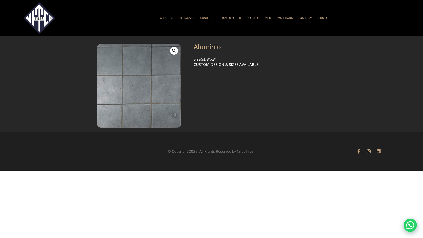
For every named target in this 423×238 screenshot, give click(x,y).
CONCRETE (207, 18)
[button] (174, 51)
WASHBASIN (285, 18)
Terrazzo (187, 18)
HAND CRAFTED (231, 18)
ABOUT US (166, 18)
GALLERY (306, 18)
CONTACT (324, 18)
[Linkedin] (378, 151)
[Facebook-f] (358, 151)
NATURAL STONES (259, 18)
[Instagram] (368, 151)
